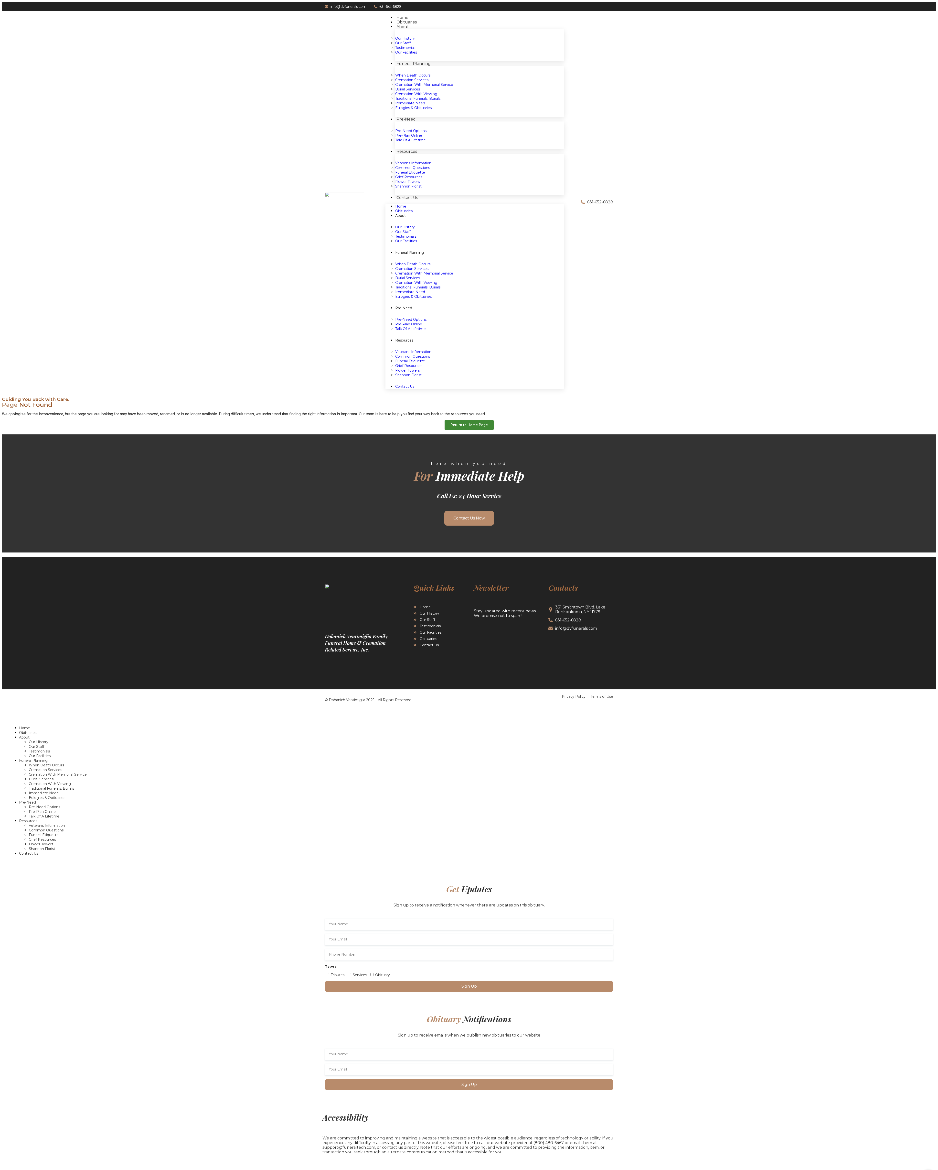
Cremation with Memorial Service (424, 84)
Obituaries (27, 732)
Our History (38, 742)
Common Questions (46, 830)
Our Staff (36, 746)
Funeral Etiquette (44, 835)
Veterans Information (47, 825)
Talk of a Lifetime (410, 329)
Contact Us (407, 197)
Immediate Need (44, 793)
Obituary (382, 975)
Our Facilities (406, 241)
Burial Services (41, 779)
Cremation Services (45, 770)
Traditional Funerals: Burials (51, 788)
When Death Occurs (46, 765)
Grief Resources (42, 839)
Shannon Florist (408, 375)
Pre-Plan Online (42, 811)
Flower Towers (41, 844)
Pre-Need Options (44, 807)
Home (24, 728)
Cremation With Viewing (50, 784)
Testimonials (39, 751)
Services (360, 975)
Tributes (337, 975)
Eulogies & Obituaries (413, 296)
